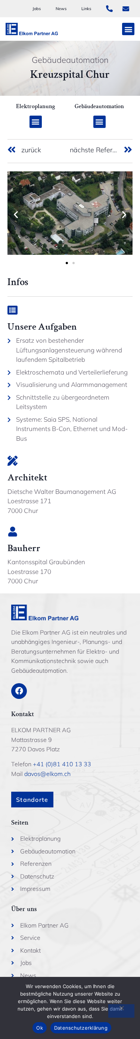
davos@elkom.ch (47, 773)
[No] (121, 1011)
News (61, 8)
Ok (39, 1028)
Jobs (36, 8)
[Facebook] (19, 691)
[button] (128, 29)
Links (86, 8)
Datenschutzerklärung (81, 1028)
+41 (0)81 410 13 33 (62, 764)
